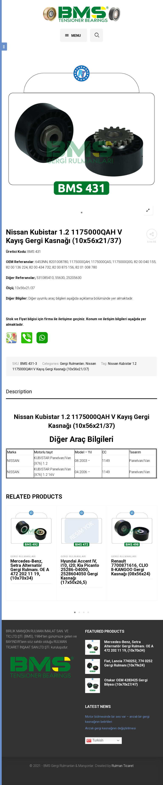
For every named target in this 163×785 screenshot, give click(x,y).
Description (19, 391)
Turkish (97, 740)
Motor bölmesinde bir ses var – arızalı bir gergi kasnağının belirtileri (117, 719)
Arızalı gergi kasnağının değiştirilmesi (110, 728)
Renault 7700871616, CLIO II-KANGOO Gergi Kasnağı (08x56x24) (130, 567)
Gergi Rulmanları (72, 364)
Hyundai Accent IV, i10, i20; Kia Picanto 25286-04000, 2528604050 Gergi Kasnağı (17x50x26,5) (80, 572)
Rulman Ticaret (122, 766)
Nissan (91, 364)
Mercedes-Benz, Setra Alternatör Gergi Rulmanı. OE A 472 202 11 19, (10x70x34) (29, 570)
